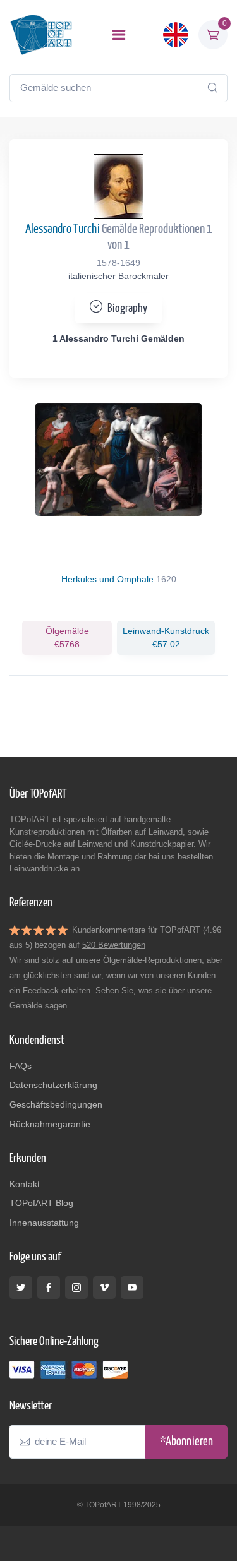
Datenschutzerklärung (53, 1085)
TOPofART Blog (41, 1203)
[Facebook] (48, 1287)
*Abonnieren (186, 1442)
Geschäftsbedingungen (55, 1104)
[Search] (212, 87)
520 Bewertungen (113, 945)
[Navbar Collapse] (119, 35)
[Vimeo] (104, 1287)
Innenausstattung (44, 1222)
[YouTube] (132, 1287)
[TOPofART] (41, 34)
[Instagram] (76, 1287)
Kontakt (24, 1184)
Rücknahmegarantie (49, 1124)
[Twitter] (20, 1287)
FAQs (20, 1066)
